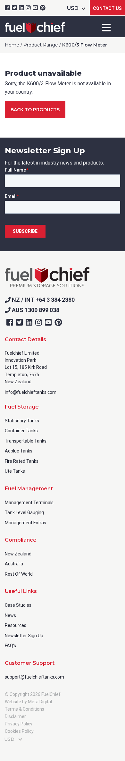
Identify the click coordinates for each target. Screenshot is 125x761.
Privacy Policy (18, 723)
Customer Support (29, 663)
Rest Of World (19, 574)
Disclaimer (15, 716)
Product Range (40, 45)
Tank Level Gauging (24, 512)
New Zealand (18, 553)
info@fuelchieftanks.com (30, 392)
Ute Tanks (15, 471)
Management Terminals (29, 502)
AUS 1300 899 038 (35, 310)
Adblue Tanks (18, 450)
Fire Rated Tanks (21, 461)
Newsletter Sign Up (24, 635)
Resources (15, 625)
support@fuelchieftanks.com (34, 677)
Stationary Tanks (22, 420)
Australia (14, 563)
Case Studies (18, 605)
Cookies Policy (19, 731)
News (10, 615)
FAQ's (10, 645)
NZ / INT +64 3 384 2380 (43, 299)
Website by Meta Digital (28, 701)
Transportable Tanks (25, 441)
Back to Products (35, 110)
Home (12, 45)
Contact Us (107, 8)
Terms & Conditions (24, 709)
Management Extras (25, 522)
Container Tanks (21, 430)
